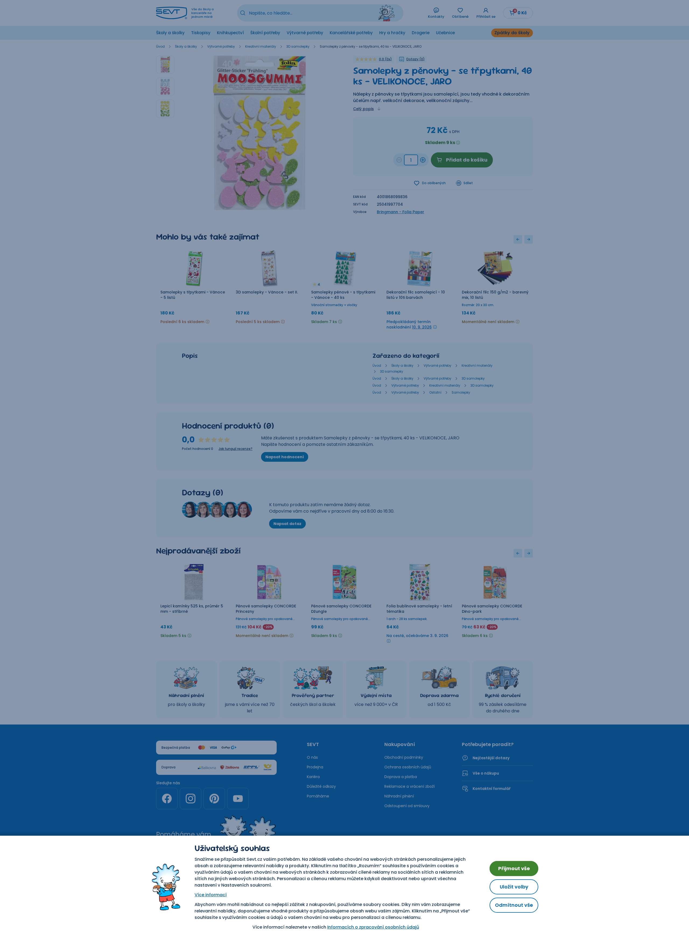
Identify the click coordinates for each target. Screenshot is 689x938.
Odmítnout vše (514, 905)
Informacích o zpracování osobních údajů (373, 927)
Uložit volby (514, 886)
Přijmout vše (514, 868)
